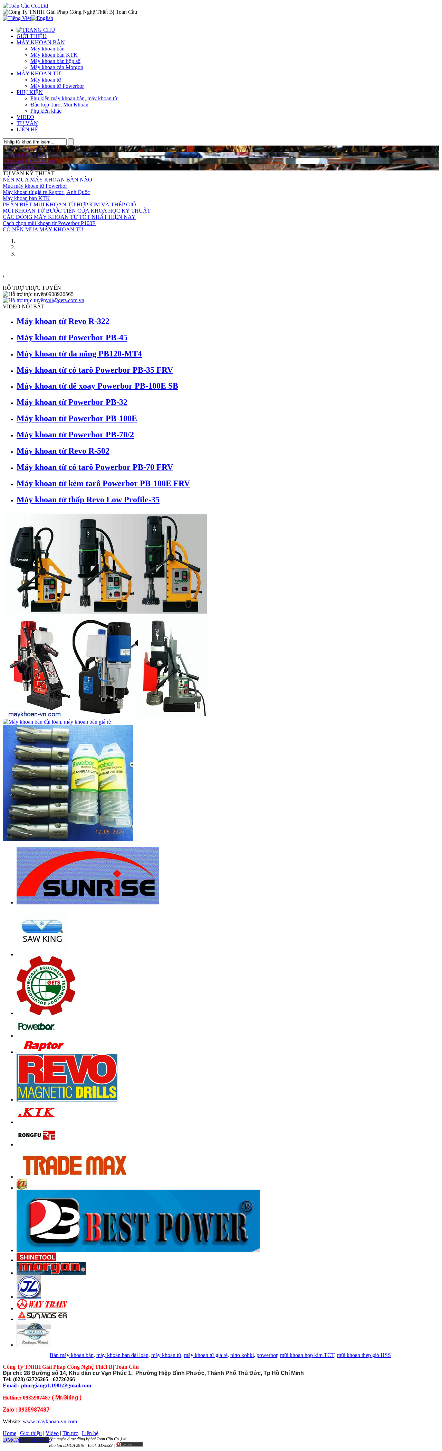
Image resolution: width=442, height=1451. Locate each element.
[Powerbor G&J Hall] (36, 1036)
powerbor (267, 1355)
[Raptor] (42, 1052)
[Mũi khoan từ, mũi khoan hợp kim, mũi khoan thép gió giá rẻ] (68, 839)
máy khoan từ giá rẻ (206, 1355)
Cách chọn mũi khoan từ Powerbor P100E (49, 223)
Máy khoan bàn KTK (54, 55)
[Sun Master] (42, 1319)
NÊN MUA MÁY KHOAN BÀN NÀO (47, 180)
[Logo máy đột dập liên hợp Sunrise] (88, 902)
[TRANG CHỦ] (36, 30)
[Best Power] (138, 1250)
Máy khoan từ (45, 80)
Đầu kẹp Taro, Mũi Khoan (59, 105)
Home (9, 1433)
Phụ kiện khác (45, 111)
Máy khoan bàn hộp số (55, 61)
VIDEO (25, 117)
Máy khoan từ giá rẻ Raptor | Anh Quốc (46, 192)
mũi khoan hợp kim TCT (307, 1355)
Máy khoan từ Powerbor (57, 86)
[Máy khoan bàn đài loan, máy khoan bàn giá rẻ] (57, 722)
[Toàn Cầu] (46, 1013)
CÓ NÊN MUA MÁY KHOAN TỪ (43, 229)
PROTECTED (35, 1440)
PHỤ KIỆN (30, 92)
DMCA (11, 1440)
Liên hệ (90, 1433)
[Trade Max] (75, 1177)
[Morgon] (51, 1273)
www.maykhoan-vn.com (50, 1421)
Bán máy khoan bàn (72, 1355)
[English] (42, 18)
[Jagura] (34, 1345)
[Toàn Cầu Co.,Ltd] (25, 6)
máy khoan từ (166, 1355)
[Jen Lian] (29, 1297)
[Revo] (67, 1100)
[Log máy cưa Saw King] (42, 954)
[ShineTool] (36, 1260)
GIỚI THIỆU (32, 36)
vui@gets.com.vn (65, 300)
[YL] (22, 1188)
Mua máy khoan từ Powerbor (35, 186)
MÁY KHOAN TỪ (38, 73)
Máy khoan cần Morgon (56, 67)
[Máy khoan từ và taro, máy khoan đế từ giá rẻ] (106, 717)
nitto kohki (242, 1355)
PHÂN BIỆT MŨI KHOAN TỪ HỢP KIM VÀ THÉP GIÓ (69, 204)
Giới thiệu (31, 1433)
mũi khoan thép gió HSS (364, 1355)
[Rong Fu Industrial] (36, 1144)
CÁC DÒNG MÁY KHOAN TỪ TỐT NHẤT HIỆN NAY (69, 217)
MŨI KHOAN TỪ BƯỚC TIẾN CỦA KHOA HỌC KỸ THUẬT (77, 211)
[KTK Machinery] (36, 1122)
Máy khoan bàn (47, 49)
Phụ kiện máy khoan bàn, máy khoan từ (73, 98)
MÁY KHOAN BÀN (41, 42)
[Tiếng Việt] (17, 18)
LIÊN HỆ (27, 129)
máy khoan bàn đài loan (122, 1355)
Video (52, 1433)
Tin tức (70, 1433)
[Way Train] (42, 1308)
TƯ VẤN (27, 123)
